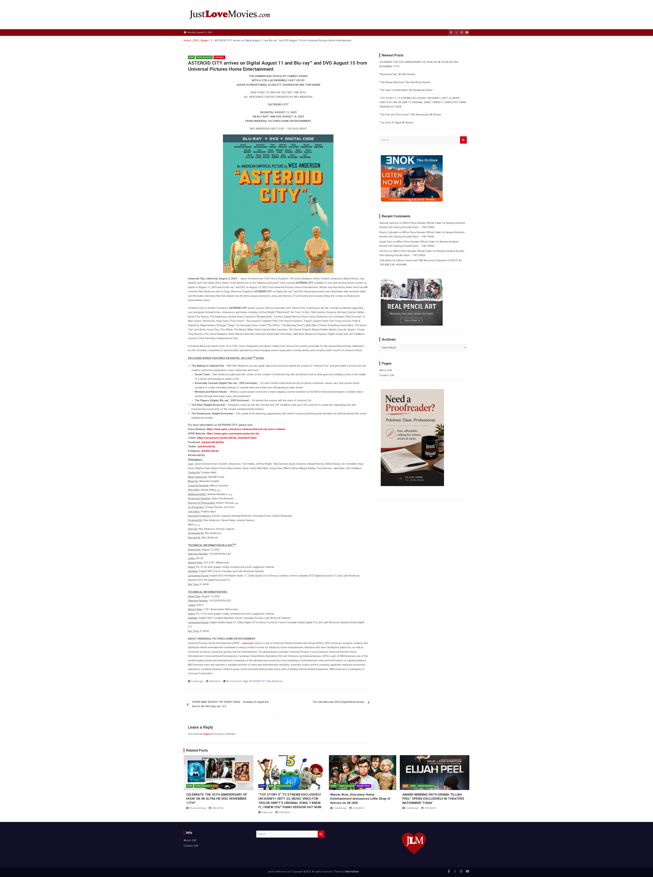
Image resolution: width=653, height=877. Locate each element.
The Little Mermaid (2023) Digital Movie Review (338, 701)
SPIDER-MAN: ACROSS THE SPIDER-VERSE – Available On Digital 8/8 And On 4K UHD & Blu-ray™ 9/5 (230, 704)
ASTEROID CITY (257, 681)
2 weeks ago (340, 808)
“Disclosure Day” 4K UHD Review (397, 74)
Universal (219, 57)
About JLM (385, 370)
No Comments (234, 681)
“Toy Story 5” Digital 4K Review (396, 122)
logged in (208, 733)
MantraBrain (352, 871)
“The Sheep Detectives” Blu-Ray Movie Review (404, 82)
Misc (405, 786)
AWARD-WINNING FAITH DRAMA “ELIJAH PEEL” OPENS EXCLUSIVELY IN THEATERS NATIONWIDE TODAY (433, 799)
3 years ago (197, 681)
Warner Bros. (363, 786)
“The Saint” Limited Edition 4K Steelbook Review (406, 90)
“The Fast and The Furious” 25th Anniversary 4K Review (410, 114)
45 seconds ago (197, 808)
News (191, 57)
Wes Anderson (275, 681)
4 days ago (267, 812)
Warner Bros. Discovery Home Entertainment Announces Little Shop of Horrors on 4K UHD (360, 799)
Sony (215, 786)
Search (463, 140)
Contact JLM (386, 375)
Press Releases (204, 57)
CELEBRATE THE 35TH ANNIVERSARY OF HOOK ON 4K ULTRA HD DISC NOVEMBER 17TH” (216, 799)
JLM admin (215, 681)
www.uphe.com (250, 643)
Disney (262, 786)
